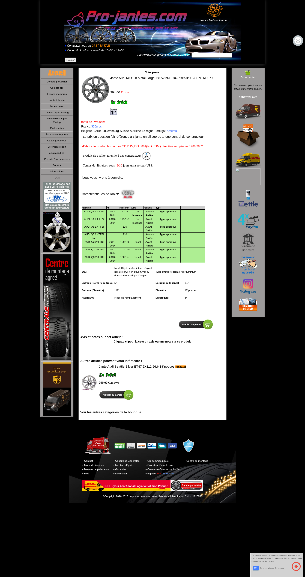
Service (57, 165)
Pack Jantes (57, 128)
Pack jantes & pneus (57, 134)
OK (255, 568)
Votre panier (152, 72)
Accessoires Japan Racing (56, 120)
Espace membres (57, 94)
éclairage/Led (56, 152)
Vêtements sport (57, 146)
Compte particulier (57, 81)
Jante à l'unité (57, 100)
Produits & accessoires (57, 159)
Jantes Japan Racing (57, 112)
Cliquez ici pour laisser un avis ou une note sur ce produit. (152, 341)
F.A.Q (57, 177)
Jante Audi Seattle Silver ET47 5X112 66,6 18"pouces (136, 366)
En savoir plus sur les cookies (272, 568)
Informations (57, 171)
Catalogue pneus (56, 140)
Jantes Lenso (56, 106)
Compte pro (57, 87)
